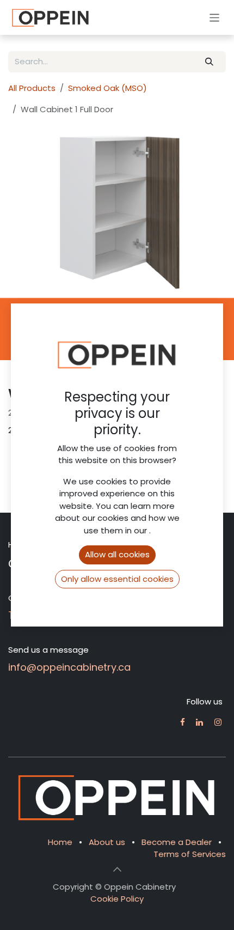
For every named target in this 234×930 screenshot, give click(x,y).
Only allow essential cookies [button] (117, 579)
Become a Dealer (176, 842)
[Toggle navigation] (214, 17)
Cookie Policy (117, 898)
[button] (117, 869)
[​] (182, 722)
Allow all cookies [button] (117, 554)
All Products (32, 88)
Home (60, 842)
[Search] (209, 61)
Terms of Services (189, 854)
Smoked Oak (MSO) (107, 88)
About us (107, 842)
